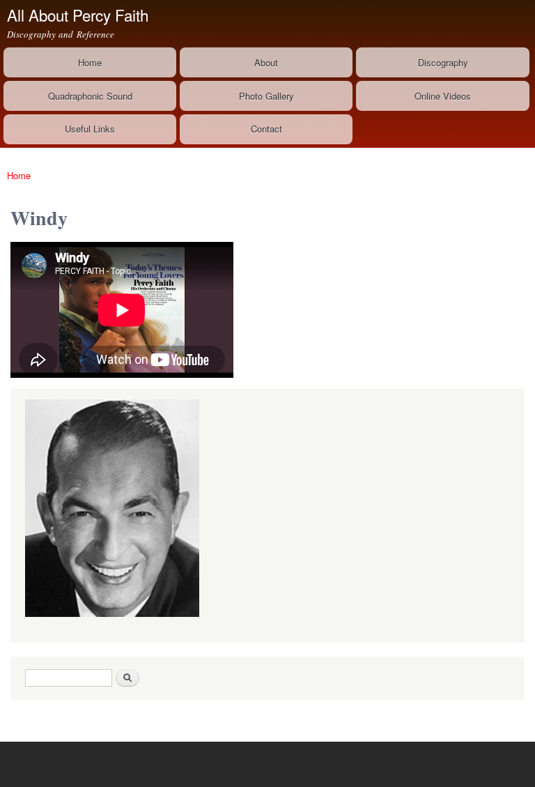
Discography (443, 62)
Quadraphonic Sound (90, 95)
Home (90, 62)
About (266, 62)
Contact (266, 128)
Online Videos (442, 95)
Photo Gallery (266, 95)
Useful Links (90, 128)
